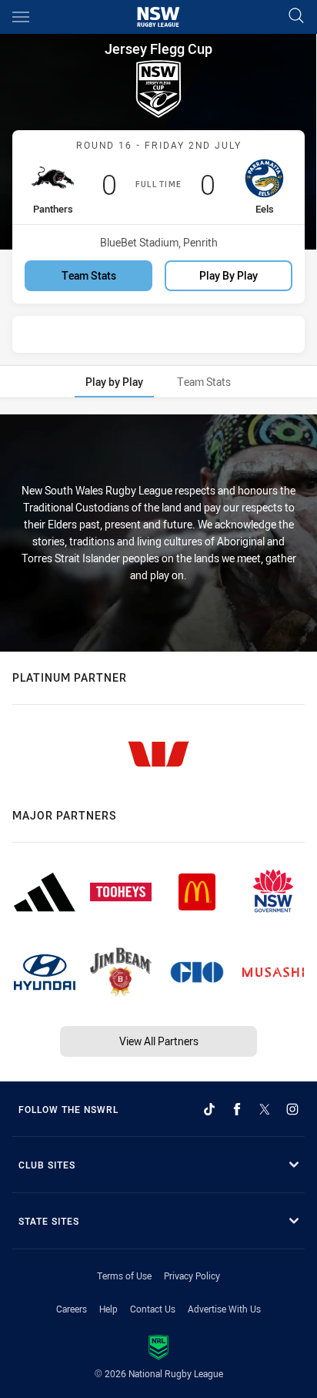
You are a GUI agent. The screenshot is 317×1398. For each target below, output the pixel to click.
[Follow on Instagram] (292, 1109)
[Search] (296, 16)
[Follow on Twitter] (265, 1109)
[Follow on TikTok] (209, 1109)
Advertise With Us (224, 1308)
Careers (71, 1308)
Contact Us (152, 1308)
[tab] (114, 381)
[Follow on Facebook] (237, 1109)
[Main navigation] (20, 16)
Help (108, 1308)
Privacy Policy (192, 1275)
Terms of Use (124, 1275)
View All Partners (159, 1041)
